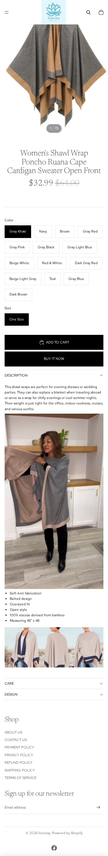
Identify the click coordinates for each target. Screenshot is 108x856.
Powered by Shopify (67, 833)
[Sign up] (98, 808)
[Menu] (6, 12)
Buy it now (54, 358)
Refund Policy (19, 762)
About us (13, 732)
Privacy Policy (19, 755)
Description (16, 375)
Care (9, 683)
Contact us (16, 740)
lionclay (44, 833)
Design (11, 694)
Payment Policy (19, 747)
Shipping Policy (20, 770)
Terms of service (21, 778)
